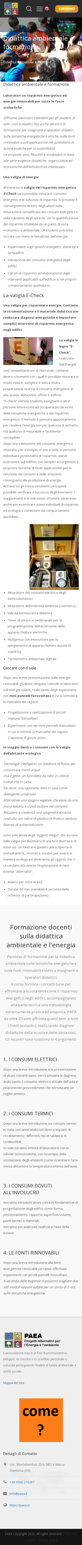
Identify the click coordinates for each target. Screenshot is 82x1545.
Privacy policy (48, 1540)
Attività (23, 56)
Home (7, 56)
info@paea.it (18, 1494)
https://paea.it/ (20, 1505)
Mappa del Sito (13, 1383)
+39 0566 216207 (22, 1482)
